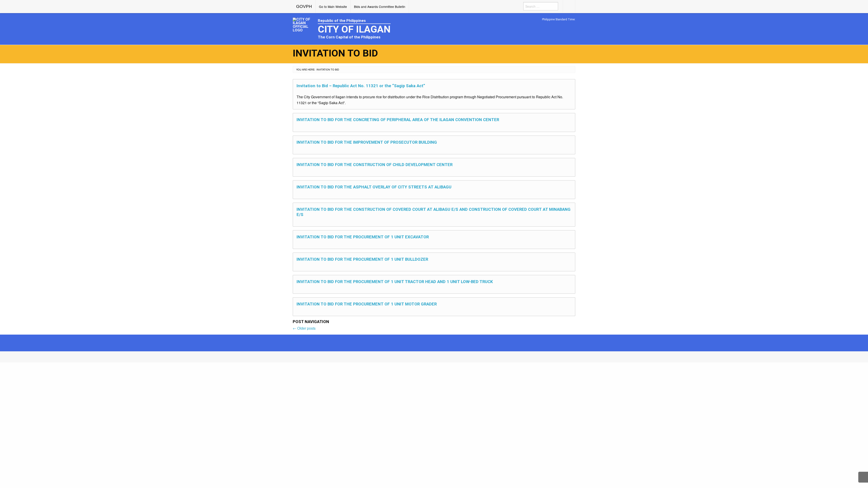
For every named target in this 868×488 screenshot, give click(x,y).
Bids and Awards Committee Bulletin (379, 6)
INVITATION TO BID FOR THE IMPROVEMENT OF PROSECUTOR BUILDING (367, 142)
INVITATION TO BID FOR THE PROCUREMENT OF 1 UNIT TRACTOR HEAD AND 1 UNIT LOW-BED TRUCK (395, 281)
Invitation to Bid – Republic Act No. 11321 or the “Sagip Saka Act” (361, 85)
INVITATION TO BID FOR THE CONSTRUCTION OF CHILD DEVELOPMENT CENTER (375, 164)
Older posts (304, 328)
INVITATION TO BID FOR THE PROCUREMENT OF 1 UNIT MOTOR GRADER (367, 304)
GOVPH (304, 6)
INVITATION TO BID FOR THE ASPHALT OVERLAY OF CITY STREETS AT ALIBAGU (374, 187)
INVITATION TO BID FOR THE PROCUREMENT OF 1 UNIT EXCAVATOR (363, 237)
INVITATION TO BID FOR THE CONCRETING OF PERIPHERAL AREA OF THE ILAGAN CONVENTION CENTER (398, 119)
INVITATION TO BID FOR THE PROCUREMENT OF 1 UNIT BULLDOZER (362, 259)
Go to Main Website (333, 6)
